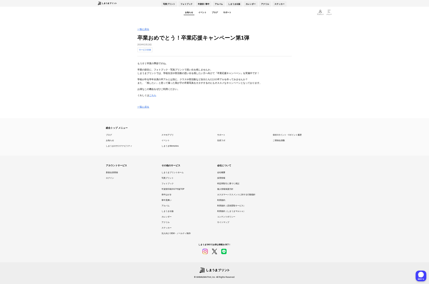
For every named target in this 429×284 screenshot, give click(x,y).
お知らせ (189, 12)
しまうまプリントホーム (173, 172)
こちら (152, 95)
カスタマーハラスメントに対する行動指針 (236, 194)
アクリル (265, 4)
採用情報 (221, 178)
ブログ (215, 12)
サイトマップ (223, 222)
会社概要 (221, 172)
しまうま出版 (234, 4)
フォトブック (186, 4)
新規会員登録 (112, 172)
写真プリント (168, 178)
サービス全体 (145, 50)
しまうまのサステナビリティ (119, 146)
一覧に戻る (143, 29)
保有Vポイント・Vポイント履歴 (287, 135)
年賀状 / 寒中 (203, 4)
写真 (169, 4)
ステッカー (279, 4)
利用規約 (221, 200)
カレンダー (251, 4)
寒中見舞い (167, 200)
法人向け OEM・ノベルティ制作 (176, 233)
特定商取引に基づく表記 (228, 183)
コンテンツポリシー (226, 217)
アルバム (219, 4)
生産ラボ (221, 140)
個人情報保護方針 (225, 189)
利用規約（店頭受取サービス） (231, 205)
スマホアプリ (168, 135)
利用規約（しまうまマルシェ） (231, 211)
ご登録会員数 (279, 140)
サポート (227, 12)
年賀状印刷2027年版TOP (173, 189)
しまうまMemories (170, 146)
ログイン (110, 178)
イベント (202, 12)
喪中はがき (167, 194)
